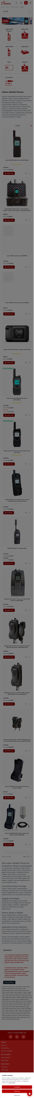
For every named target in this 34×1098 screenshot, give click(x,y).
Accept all (17, 1087)
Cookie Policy (12, 1082)
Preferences (17, 1095)
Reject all (17, 1091)
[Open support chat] (29, 1093)
